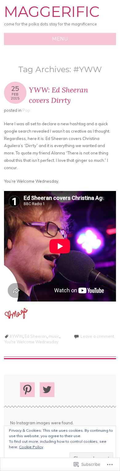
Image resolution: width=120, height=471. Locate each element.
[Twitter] (47, 389)
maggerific (51, 12)
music (54, 336)
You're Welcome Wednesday (31, 341)
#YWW (16, 336)
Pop (26, 110)
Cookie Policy (31, 447)
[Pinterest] (27, 389)
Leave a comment (97, 336)
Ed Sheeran (36, 336)
